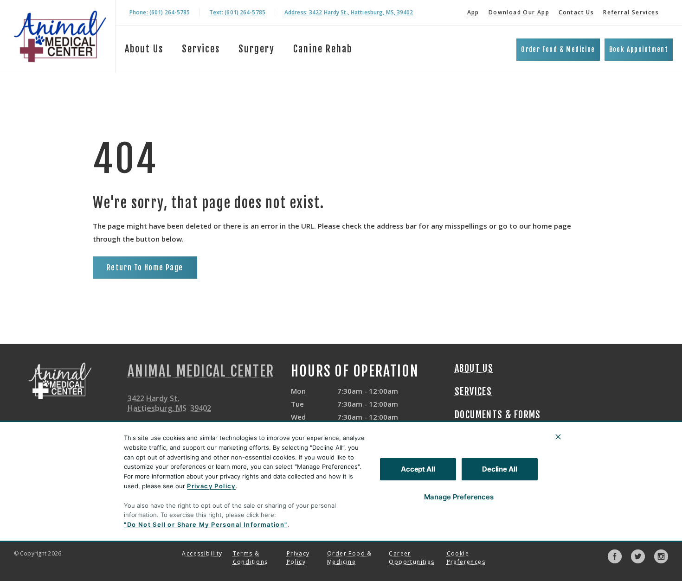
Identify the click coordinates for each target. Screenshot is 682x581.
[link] (60, 36)
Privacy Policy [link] (298, 557)
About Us (144, 49)
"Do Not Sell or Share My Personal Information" (205, 524)
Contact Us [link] (576, 12)
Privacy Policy (211, 486)
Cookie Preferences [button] (466, 557)
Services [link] (473, 392)
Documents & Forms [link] (498, 415)
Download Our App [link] (519, 12)
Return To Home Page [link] (145, 267)
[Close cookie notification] (558, 437)
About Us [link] (474, 368)
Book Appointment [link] (638, 49)
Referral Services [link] (631, 12)
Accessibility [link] (202, 553)
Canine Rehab (322, 49)
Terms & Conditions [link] (250, 557)
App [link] (473, 12)
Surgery (256, 49)
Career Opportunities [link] (411, 557)
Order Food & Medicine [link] (558, 49)
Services (201, 49)
